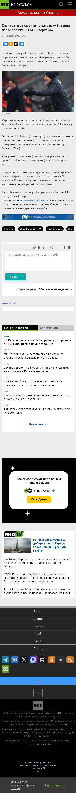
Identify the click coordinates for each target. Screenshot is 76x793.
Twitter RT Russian (24, 659)
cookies (15, 788)
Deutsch (38, 618)
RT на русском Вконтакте (14, 659)
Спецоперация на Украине (38, 12)
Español (38, 641)
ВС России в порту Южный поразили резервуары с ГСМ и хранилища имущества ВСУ (38, 342)
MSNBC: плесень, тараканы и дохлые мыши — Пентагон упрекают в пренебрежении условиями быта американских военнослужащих (36, 577)
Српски (38, 648)
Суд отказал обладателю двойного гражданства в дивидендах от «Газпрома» (37, 397)
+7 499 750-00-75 (58, 732)
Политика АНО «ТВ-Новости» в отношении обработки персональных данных (38, 742)
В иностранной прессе (14, 534)
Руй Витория (55, 228)
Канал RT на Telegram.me (5, 659)
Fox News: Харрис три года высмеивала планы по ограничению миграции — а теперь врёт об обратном (37, 562)
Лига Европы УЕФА (30, 228)
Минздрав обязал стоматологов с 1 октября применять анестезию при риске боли (33, 383)
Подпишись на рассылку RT (5, 669)
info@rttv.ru (45, 736)
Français (38, 626)
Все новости (38, 424)
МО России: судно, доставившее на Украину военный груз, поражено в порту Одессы (33, 355)
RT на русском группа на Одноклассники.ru (51, 659)
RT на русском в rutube (42, 659)
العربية (38, 633)
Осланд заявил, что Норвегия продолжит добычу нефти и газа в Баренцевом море (36, 369)
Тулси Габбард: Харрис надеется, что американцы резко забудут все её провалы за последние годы (37, 591)
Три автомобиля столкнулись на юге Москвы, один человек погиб (38, 410)
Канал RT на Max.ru (33, 659)
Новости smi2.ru (8, 303)
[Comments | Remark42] (38, 269)
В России (9, 228)
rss (70, 659)
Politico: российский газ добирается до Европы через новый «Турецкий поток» (49, 545)
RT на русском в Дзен (61, 659)
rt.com (25, 721)
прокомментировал (33, 200)
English (38, 611)
